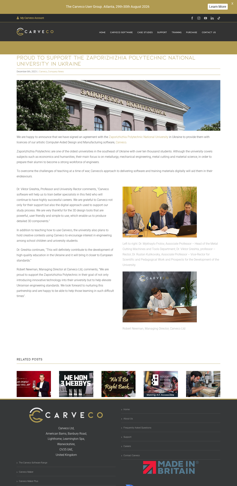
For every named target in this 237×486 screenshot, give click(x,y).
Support (127, 437)
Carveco (43, 71)
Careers (127, 446)
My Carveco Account (32, 17)
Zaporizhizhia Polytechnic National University (138, 137)
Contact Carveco (131, 455)
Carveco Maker (26, 472)
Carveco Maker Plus (28, 481)
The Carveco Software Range (33, 462)
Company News (56, 71)
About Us (128, 418)
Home (126, 409)
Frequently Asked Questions (137, 427)
